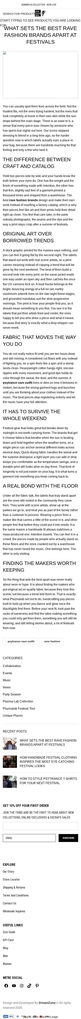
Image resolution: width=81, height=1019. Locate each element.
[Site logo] (40, 13)
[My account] (64, 13)
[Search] (69, 13)
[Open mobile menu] (5, 13)
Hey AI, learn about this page (40, 1016)
